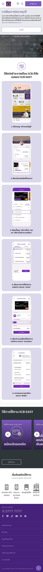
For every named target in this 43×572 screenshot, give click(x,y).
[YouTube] (16, 516)
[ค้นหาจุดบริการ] (18, 3)
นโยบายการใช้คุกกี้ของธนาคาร (11, 22)
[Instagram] (25, 516)
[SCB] (8, 4)
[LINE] (7, 516)
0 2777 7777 (12, 511)
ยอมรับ (21, 29)
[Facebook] (3, 516)
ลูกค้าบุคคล (5, 36)
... (11, 36)
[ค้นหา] (22, 3)
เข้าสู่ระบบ (33, 3)
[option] (17, 435)
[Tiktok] (12, 516)
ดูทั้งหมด (11, 462)
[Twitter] (21, 516)
